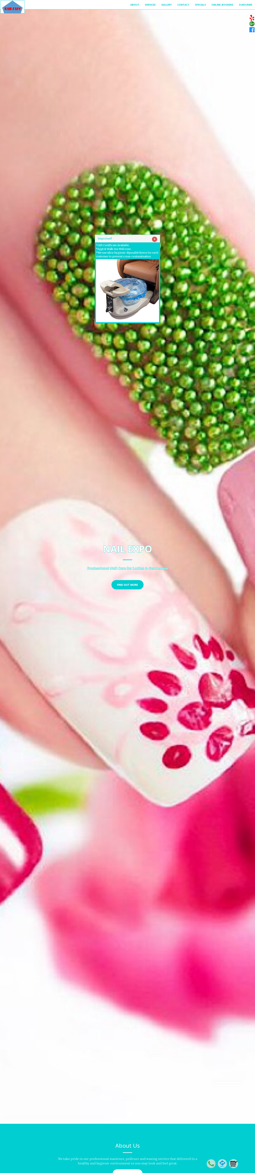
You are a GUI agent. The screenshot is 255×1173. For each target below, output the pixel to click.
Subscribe (245, 4)
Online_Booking (222, 4)
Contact (183, 4)
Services (150, 4)
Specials (200, 4)
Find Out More (127, 584)
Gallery (166, 4)
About (134, 4)
